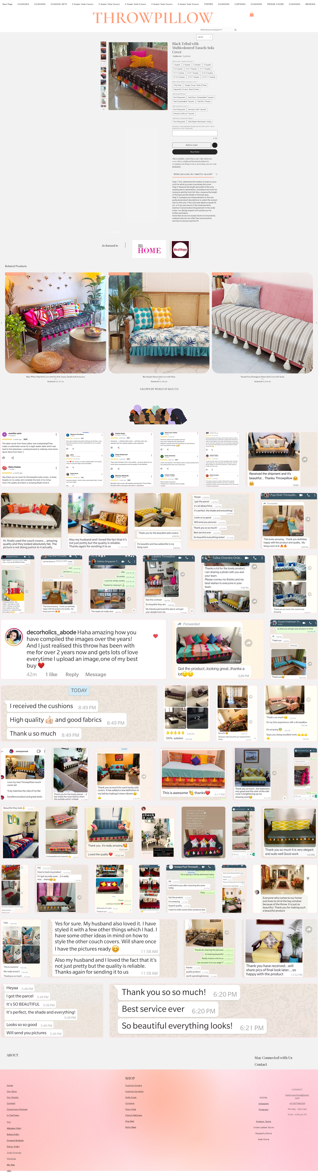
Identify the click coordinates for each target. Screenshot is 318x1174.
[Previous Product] (1, 322)
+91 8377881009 (297, 1103)
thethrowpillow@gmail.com (297, 1096)
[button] (252, 14)
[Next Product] (316, 322)
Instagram (263, 1103)
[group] (159, 327)
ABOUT (12, 1055)
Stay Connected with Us (273, 1057)
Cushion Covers (133, 1085)
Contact (261, 1064)
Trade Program (14, 1152)
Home (10, 1085)
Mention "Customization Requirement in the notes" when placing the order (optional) (193, 127)
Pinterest (263, 1109)
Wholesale (11, 1158)
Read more (176, 166)
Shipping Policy (14, 1128)
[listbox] (204, 37)
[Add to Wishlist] (214, 145)
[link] (193, 174)
